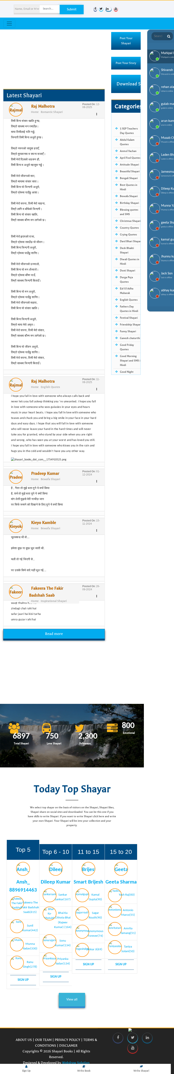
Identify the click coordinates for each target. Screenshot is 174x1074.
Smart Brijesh (88, 882)
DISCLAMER (68, 1045)
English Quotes (50, 387)
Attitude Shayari (129, 164)
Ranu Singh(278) (30, 965)
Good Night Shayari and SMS (129, 374)
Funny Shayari (128, 331)
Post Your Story (126, 63)
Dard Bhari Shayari (131, 241)
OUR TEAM (43, 1040)
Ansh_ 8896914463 (23, 886)
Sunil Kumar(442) (30, 928)
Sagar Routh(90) (95, 915)
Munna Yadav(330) (30, 946)
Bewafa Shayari (50, 479)
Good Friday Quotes (127, 347)
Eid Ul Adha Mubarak (126, 291)
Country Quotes (129, 227)
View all (71, 999)
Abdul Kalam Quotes (127, 142)
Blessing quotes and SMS (129, 212)
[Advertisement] (54, 59)
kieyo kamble (43, 522)
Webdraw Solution (76, 1063)
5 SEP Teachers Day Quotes (129, 131)
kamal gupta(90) (95, 897)
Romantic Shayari (52, 112)
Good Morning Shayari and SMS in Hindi (131, 361)
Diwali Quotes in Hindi (129, 261)
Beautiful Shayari (130, 171)
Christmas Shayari (130, 221)
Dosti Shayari (127, 270)
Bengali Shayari (129, 178)
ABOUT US (24, 1040)
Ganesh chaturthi (130, 338)
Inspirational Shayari (54, 601)
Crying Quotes (128, 234)
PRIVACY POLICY (67, 1040)
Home (35, 112)
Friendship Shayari (130, 324)
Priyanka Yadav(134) (62, 961)
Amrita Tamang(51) (128, 931)
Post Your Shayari (126, 40)
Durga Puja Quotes (126, 279)
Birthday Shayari (129, 202)
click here (98, 816)
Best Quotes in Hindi (128, 187)
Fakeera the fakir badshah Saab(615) (30, 907)
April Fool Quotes (130, 157)
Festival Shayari (129, 317)
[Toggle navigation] (9, 23)
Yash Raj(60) (127, 894)
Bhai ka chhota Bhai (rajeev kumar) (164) (63, 920)
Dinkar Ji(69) (94, 949)
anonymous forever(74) (95, 934)
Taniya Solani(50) (128, 949)
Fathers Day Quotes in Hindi (129, 309)
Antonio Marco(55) (128, 913)
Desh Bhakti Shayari (127, 250)
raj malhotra (43, 106)
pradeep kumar (45, 473)
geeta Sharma (121, 882)
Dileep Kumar (56, 882)
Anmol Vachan (128, 151)
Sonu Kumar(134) (63, 943)
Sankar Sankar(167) (63, 897)
